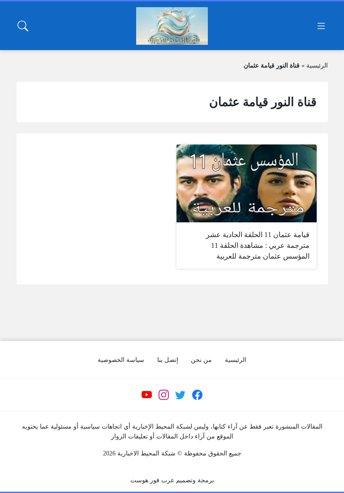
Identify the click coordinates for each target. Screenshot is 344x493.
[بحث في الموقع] (23, 26)
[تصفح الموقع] (321, 26)
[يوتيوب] (147, 395)
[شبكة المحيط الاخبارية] (172, 26)
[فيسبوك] (197, 395)
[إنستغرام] (163, 395)
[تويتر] (180, 395)
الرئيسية (317, 65)
